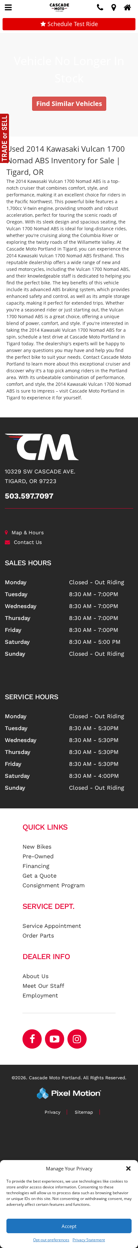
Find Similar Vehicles (69, 103)
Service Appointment (51, 925)
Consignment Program (53, 885)
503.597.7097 (29, 495)
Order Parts (38, 935)
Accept (69, 1226)
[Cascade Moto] (69, 446)
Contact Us (28, 542)
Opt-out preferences (51, 1240)
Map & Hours (28, 532)
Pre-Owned (38, 856)
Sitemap (84, 1112)
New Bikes (36, 846)
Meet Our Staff (43, 985)
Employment (40, 995)
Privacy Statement (89, 1240)
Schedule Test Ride (72, 24)
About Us (35, 976)
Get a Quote (39, 875)
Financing (35, 865)
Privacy (52, 1112)
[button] (128, 1168)
